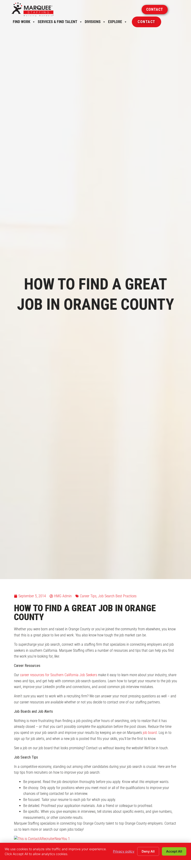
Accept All (174, 851)
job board (150, 732)
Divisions (93, 23)
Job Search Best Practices (117, 596)
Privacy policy (123, 851)
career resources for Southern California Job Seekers (58, 675)
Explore (115, 23)
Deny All (148, 851)
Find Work (21, 23)
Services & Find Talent (57, 23)
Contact (146, 23)
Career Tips (88, 596)
